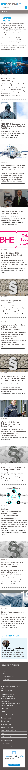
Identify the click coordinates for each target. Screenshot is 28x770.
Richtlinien (8, 183)
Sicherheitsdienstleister (7, 583)
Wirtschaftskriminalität (6, 437)
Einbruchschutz (6, 724)
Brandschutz (5, 721)
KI (11, 95)
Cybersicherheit (9, 268)
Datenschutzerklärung (8, 676)
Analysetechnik (21, 530)
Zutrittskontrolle (6, 718)
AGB (4, 673)
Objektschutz (21, 578)
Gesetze (12, 135)
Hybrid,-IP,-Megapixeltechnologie (9, 530)
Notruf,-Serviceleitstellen (11, 578)
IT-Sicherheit (21, 270)
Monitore (9, 532)
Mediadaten (6, 679)
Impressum (6, 671)
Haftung (16, 137)
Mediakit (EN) (6, 682)
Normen (3, 183)
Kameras (14, 532)
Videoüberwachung (21, 532)
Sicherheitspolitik (16, 95)
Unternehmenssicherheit (7, 137)
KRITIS (2, 95)
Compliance (7, 95)
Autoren (5, 668)
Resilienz (17, 135)
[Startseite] (11, 4)
